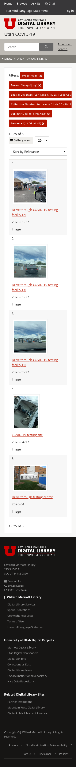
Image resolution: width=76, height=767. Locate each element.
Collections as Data (19, 664)
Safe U (27, 754)
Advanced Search (65, 46)
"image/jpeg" (24, 85)
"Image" (30, 75)
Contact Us (14, 581)
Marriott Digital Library (21, 647)
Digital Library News (19, 670)
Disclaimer (44, 754)
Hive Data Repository (20, 681)
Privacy (13, 745)
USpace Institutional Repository (27, 676)
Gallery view (22, 140)
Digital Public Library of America (27, 713)
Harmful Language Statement (27, 11)
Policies (63, 754)
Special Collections (18, 610)
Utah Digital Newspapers (22, 653)
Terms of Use (15, 621)
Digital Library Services (21, 604)
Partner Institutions (19, 702)
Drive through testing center (32, 497)
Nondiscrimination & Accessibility (46, 745)
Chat (51, 3)
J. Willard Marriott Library (19, 565)
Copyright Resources (20, 616)
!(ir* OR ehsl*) (26, 123)
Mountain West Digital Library (26, 707)
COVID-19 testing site (27, 435)
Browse (22, 3)
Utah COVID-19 (19, 34)
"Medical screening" (29, 113)
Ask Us (36, 3)
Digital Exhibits (16, 659)
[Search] (46, 47)
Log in (69, 11)
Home (8, 3)
